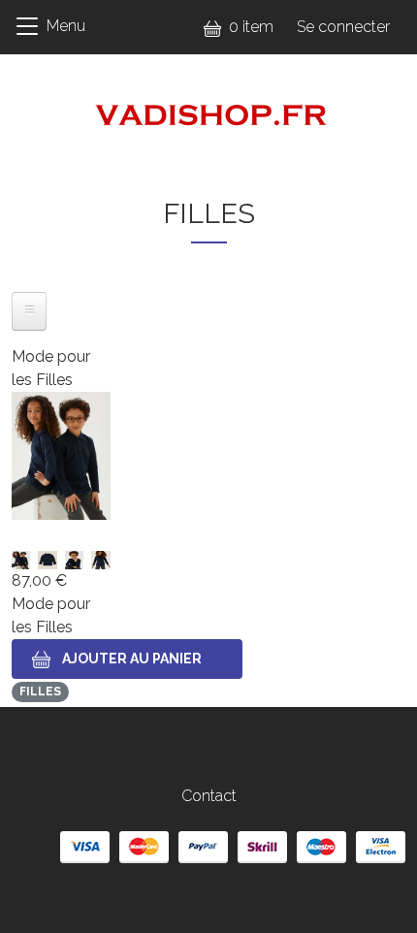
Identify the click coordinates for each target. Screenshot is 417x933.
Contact (209, 796)
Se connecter (343, 26)
